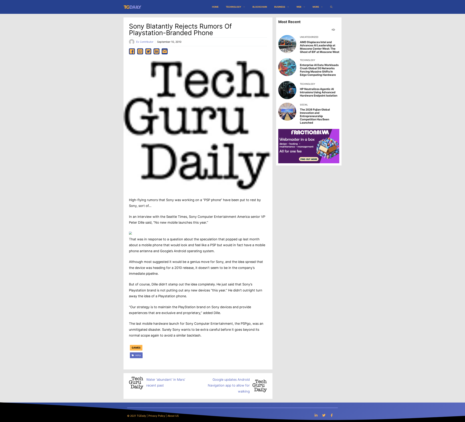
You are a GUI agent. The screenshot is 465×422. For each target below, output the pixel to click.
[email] (165, 51)
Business (279, 6)
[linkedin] (156, 51)
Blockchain (259, 6)
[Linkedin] (316, 415)
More (316, 6)
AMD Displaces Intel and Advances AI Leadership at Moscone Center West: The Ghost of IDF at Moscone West (319, 47)
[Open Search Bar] (331, 6)
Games (136, 347)
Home (215, 6)
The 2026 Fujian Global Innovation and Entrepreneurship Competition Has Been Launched (315, 116)
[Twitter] (324, 415)
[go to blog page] (333, 29)
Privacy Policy (156, 415)
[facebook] (132, 51)
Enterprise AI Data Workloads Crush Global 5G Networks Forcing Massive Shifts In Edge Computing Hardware (319, 70)
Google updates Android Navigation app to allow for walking (229, 385)
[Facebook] (331, 415)
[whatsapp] (140, 51)
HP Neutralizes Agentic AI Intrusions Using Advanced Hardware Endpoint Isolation (318, 92)
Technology (233, 6)
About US (173, 415)
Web (298, 6)
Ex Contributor (144, 41)
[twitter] (148, 51)
